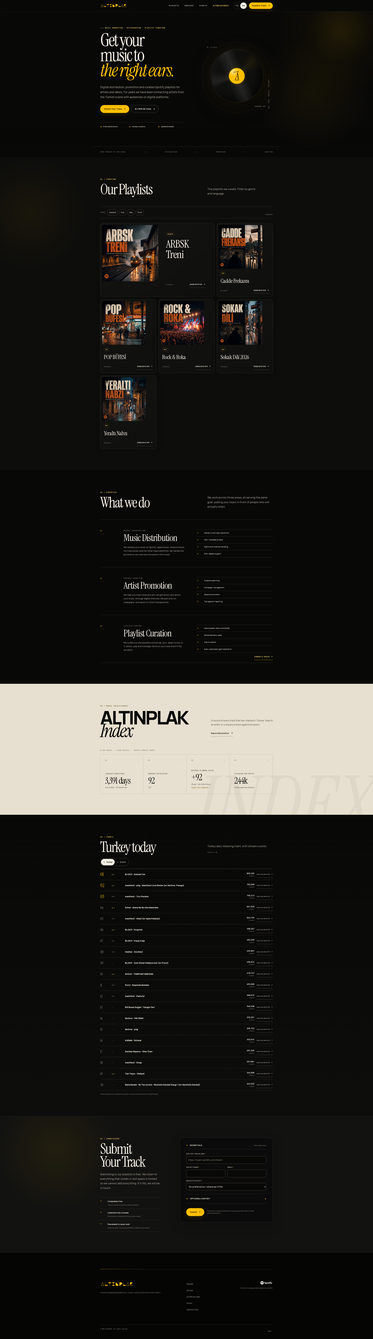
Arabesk (112, 212)
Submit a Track (192, 1309)
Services (189, 6)
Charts (203, 6)
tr (237, 6)
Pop (122, 212)
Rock (140, 212)
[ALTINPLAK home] (113, 5)
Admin (269, 1331)
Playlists (174, 6)
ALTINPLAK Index (221, 6)
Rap (131, 212)
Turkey (107, 862)
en (243, 6)
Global (121, 862)
